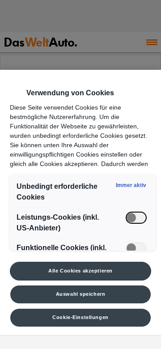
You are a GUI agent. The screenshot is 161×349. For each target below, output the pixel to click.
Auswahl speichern (81, 294)
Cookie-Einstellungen (80, 317)
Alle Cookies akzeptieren (80, 270)
